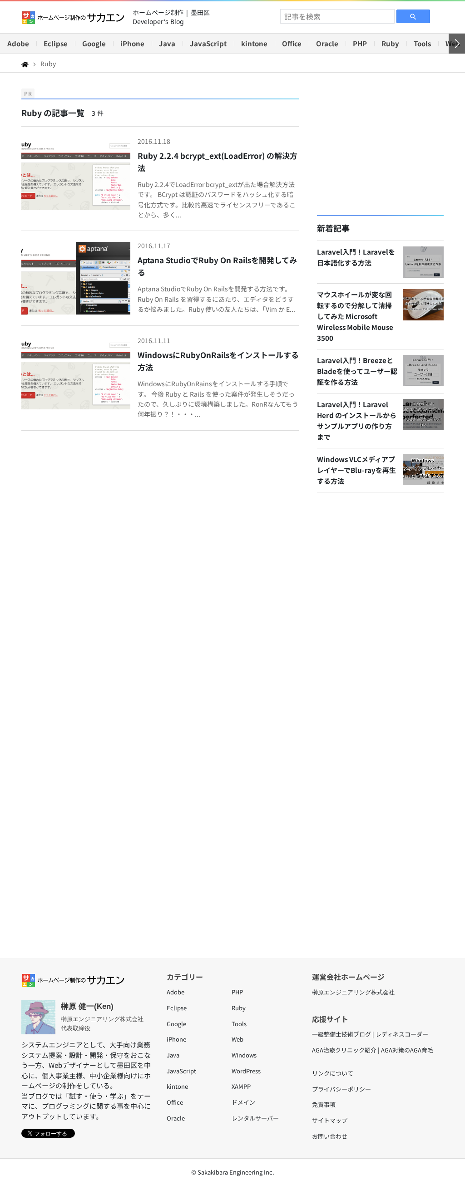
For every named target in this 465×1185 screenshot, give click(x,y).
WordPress (246, 1071)
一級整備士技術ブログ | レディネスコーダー (370, 1034)
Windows (244, 1055)
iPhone (132, 43)
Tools (422, 43)
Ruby (390, 43)
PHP (360, 43)
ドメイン (243, 1102)
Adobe (18, 43)
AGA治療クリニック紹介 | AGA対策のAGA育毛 (372, 1050)
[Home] (25, 63)
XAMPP (241, 1086)
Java (167, 43)
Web (237, 1039)
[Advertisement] (380, 144)
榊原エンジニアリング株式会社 (353, 992)
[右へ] (457, 44)
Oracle (327, 43)
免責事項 (324, 1104)
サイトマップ (329, 1120)
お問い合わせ (329, 1136)
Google (94, 43)
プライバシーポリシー (341, 1089)
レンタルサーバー (255, 1118)
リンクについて (332, 1073)
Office (292, 43)
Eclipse (56, 43)
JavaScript (208, 43)
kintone (254, 43)
